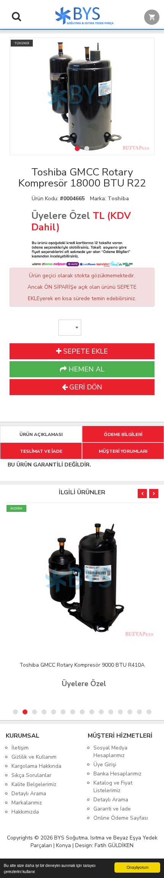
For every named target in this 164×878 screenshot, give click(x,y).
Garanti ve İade (112, 808)
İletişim (20, 747)
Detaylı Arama (28, 793)
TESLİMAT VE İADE (41, 451)
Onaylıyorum (137, 867)
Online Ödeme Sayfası (120, 818)
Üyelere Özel (60, 215)
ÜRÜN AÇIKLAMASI (41, 434)
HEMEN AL (86, 369)
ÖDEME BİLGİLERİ (123, 434)
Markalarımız (26, 802)
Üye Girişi (104, 764)
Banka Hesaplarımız (117, 773)
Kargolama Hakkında (36, 766)
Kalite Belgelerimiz (33, 784)
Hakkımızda (25, 811)
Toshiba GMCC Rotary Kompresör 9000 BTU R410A (82, 665)
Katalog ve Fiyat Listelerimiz (112, 786)
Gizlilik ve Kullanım (33, 757)
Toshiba (118, 198)
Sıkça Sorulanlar (31, 775)
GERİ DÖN (85, 387)
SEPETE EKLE (84, 351)
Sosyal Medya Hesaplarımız (110, 751)
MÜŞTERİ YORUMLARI (123, 451)
